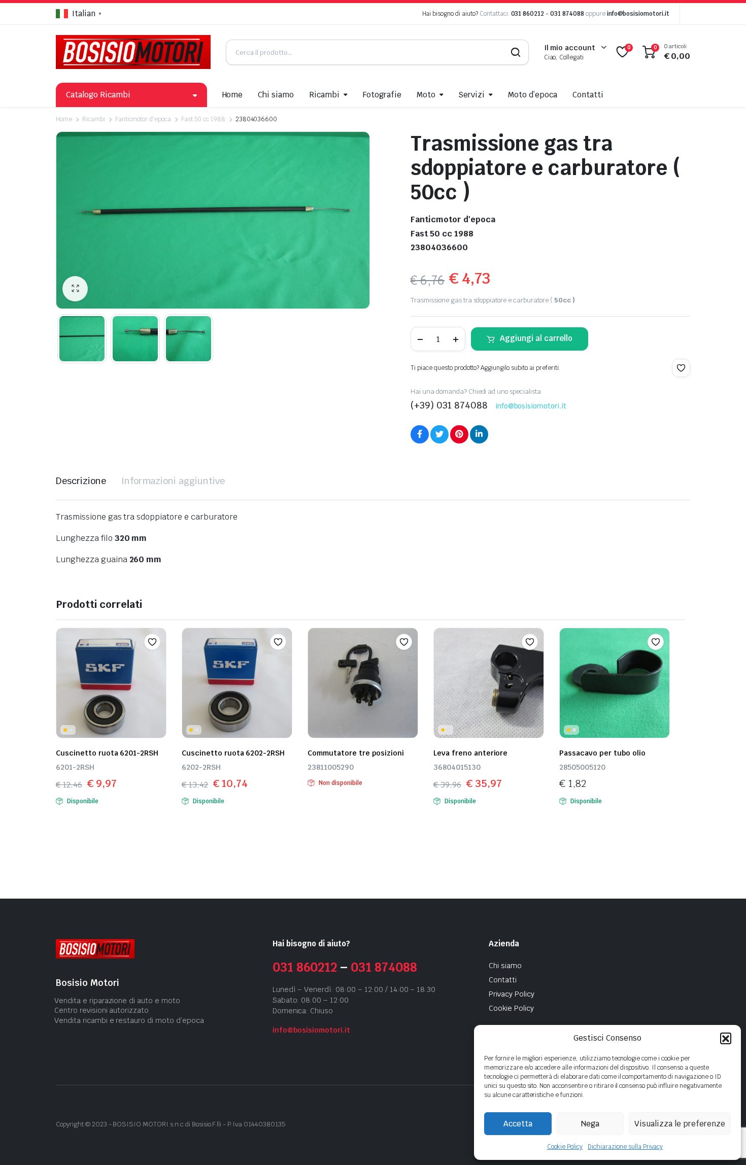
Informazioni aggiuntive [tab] (173, 481)
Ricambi (324, 94)
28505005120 (582, 767)
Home (232, 94)
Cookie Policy (565, 1147)
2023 (99, 1124)
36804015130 (457, 767)
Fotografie (382, 94)
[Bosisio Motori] (133, 52)
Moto (426, 94)
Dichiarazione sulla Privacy (625, 1147)
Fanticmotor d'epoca (143, 119)
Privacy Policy (511, 994)
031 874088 (567, 14)
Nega (590, 1123)
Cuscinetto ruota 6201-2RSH (107, 753)
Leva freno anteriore (470, 753)
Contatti (587, 94)
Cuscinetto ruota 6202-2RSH (233, 753)
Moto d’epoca (532, 94)
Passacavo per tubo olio (602, 753)
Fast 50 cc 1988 (203, 119)
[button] (726, 1038)
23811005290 (331, 767)
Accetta (517, 1123)
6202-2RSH (201, 767)
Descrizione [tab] (81, 481)
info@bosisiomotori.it (638, 14)
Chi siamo (276, 94)
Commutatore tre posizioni (356, 753)
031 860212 (528, 14)
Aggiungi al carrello (536, 338)
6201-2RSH (75, 767)
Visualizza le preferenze (679, 1123)
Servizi (471, 94)
